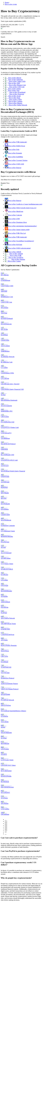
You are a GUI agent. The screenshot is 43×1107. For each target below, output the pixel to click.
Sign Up (7, 579)
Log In (3, 579)
